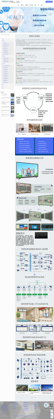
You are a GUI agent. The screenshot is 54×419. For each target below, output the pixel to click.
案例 (3, 84)
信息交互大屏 (6, 48)
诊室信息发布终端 (6, 44)
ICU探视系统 (5, 73)
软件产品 (14, 406)
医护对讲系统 (6, 69)
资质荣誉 (35, 404)
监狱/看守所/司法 (25, 406)
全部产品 (14, 408)
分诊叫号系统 (6, 71)
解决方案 (3, 63)
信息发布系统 (6, 76)
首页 (3, 39)
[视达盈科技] (10, 1)
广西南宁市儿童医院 (21, 392)
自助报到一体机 (6, 50)
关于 (3, 86)
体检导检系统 (6, 82)
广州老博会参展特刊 (7, 65)
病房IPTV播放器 (6, 61)
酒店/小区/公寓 (25, 404)
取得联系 (35, 406)
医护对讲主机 (6, 46)
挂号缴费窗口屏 (6, 52)
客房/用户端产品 (15, 404)
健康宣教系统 (6, 78)
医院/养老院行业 (25, 408)
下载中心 (35, 408)
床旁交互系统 (6, 67)
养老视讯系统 (6, 80)
